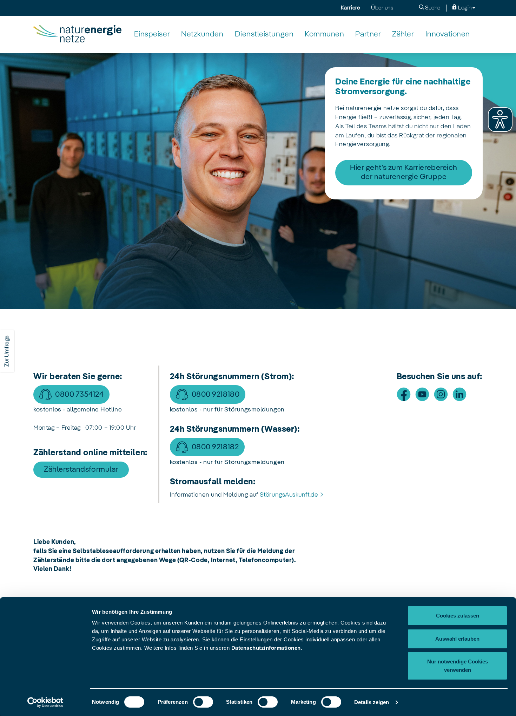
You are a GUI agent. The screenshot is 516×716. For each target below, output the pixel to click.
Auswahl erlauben (457, 639)
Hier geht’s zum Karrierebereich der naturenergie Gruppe (403, 172)
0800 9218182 (215, 447)
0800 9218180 (215, 394)
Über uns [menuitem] (382, 8)
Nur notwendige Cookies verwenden (457, 666)
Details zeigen (371, 702)
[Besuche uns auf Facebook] (404, 394)
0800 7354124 (79, 394)
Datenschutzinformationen (266, 648)
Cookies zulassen (457, 616)
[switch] (203, 702)
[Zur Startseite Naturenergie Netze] (77, 34)
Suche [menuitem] (432, 8)
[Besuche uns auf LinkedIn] (459, 394)
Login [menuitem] (464, 8)
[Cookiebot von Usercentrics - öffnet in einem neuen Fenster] (45, 702)
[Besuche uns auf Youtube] (422, 394)
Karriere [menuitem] (350, 8)
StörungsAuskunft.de (289, 495)
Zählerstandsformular (81, 469)
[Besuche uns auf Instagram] (441, 394)
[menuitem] (152, 34)
